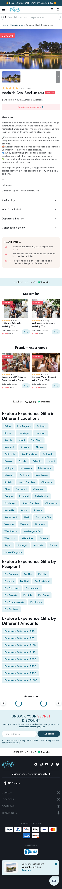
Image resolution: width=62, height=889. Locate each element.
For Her (28, 574)
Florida (22, 461)
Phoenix (40, 447)
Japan (7, 545)
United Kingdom (13, 552)
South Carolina (30, 503)
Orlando (36, 461)
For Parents (10, 595)
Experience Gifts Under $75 (19, 638)
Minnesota (26, 468)
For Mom (9, 581)
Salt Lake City (43, 517)
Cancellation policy (13, 227)
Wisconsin (9, 538)
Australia (38, 545)
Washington (10, 531)
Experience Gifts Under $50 (19, 631)
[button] (54, 881)
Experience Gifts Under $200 (20, 659)
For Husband (32, 588)
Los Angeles (24, 426)
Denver (8, 461)
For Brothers (11, 609)
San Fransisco (29, 454)
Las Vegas (24, 433)
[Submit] (4, 17)
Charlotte (46, 482)
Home (5, 25)
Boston (8, 433)
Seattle (8, 440)
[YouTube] (46, 764)
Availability (8, 200)
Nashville (9, 510)
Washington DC (32, 531)
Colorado (48, 454)
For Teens (43, 595)
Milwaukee (27, 538)
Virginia (24, 524)
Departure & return (13, 218)
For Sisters (36, 602)
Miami (22, 440)
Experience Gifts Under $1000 (20, 680)
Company (7, 792)
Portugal (22, 545)
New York (9, 447)
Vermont (9, 524)
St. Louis (24, 475)
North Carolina (27, 482)
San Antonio (11, 517)
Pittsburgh (10, 503)
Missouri (8, 475)
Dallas (7, 426)
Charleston (51, 503)
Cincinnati (21, 489)
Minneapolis (44, 468)
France (53, 545)
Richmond (40, 524)
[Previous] (3, 703)
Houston (40, 433)
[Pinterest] (57, 764)
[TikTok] (52, 764)
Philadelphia (41, 496)
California (9, 454)
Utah (27, 517)
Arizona (25, 447)
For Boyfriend (42, 581)
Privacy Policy (14, 743)
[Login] (58, 9)
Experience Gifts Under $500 (20, 673)
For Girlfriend (11, 588)
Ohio (7, 489)
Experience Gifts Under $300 (20, 666)
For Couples (11, 574)
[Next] (58, 703)
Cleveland (38, 489)
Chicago (41, 426)
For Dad (24, 581)
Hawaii (51, 461)
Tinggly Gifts (9, 813)
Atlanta (38, 510)
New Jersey (41, 475)
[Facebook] (35, 764)
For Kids (27, 595)
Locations (8, 799)
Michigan (9, 468)
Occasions (8, 806)
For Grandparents (14, 602)
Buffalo (8, 482)
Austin (24, 510)
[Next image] (58, 77)
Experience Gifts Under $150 (19, 652)
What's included (11, 209)
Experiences (16, 25)
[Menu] (4, 9)
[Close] (56, 868)
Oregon (8, 496)
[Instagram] (41, 764)
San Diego (36, 440)
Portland (24, 496)
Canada (43, 538)
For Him (42, 574)
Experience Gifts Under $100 (20, 645)
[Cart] (51, 9)
